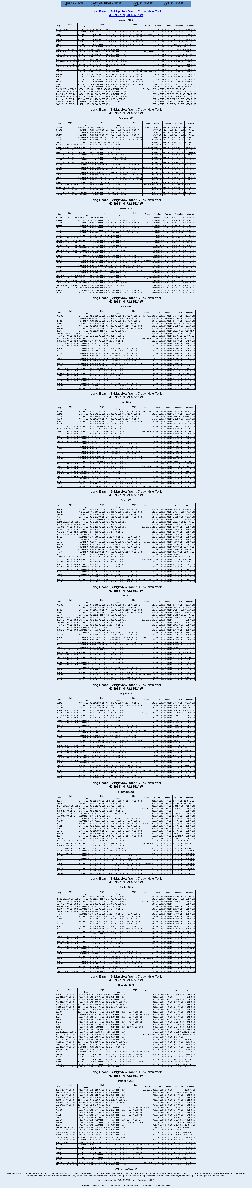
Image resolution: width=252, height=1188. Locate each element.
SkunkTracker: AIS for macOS (142, 4)
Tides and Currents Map (74, 4)
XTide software (131, 1186)
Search (85, 1186)
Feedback (146, 1186)
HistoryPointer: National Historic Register (106, 4)
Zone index (114, 1186)
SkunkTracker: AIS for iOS (173, 4)
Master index (99, 1186)
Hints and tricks (163, 1186)
